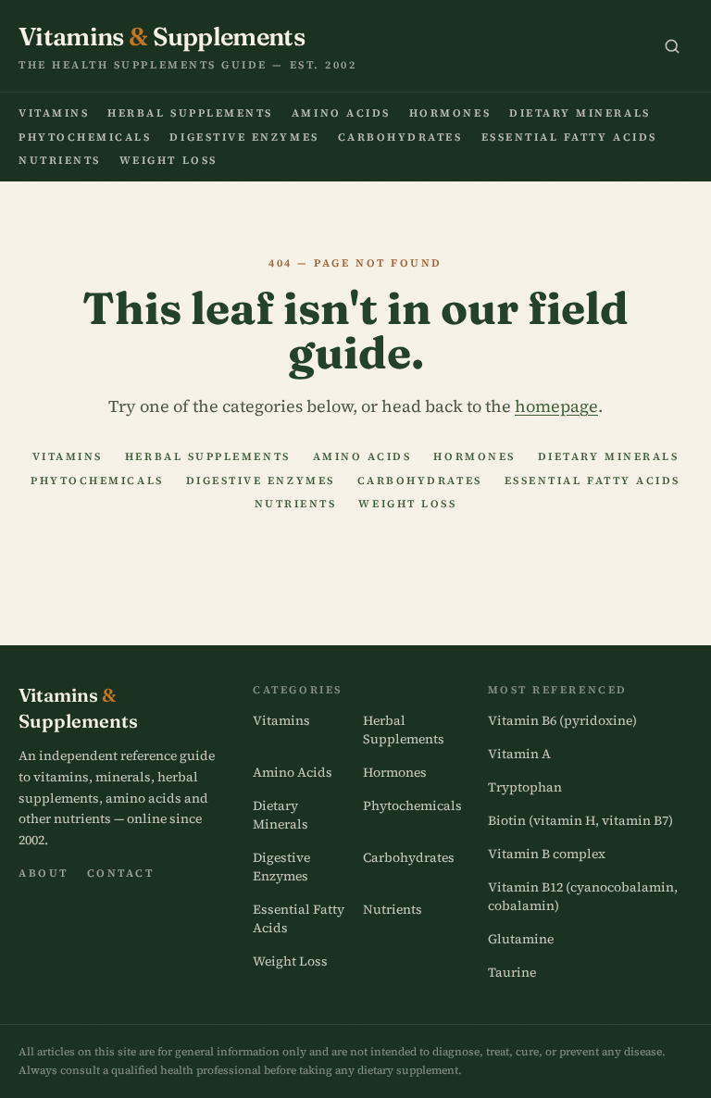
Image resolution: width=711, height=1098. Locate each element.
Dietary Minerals (580, 113)
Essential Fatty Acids (569, 137)
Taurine (512, 972)
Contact (121, 873)
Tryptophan (525, 787)
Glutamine (521, 939)
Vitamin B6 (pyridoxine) (562, 720)
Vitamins (54, 113)
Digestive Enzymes (243, 137)
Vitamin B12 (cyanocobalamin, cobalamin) (583, 896)
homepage (556, 406)
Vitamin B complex (546, 853)
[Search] (672, 46)
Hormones (450, 113)
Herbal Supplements (190, 113)
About (44, 873)
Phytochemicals (85, 137)
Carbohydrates (400, 137)
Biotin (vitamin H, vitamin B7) (580, 820)
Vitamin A (519, 753)
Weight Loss (168, 160)
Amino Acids (341, 113)
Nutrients (60, 160)
